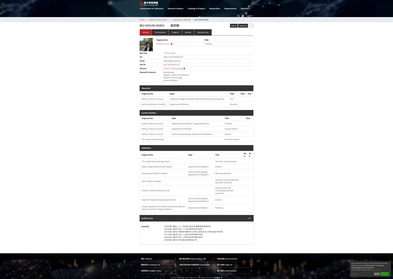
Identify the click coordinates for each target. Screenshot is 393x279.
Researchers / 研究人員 (181, 19)
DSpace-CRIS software (183, 277)
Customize (354, 274)
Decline (376, 274)
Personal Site (169, 53)
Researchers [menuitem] (214, 8)
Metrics (188, 32)
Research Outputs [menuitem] (176, 8)
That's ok (384, 274)
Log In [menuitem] (249, 15)
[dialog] (370, 269)
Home (142, 19)
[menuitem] (245, 8)
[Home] (185, 3)
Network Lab (203, 32)
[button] (249, 218)
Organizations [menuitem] (230, 8)
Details (146, 32)
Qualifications (147, 218)
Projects (175, 32)
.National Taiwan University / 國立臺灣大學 (159, 19)
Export (233, 25)
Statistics (243, 25)
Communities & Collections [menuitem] (152, 8)
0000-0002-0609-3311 (171, 64)
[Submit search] (238, 16)
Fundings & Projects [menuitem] (196, 8)
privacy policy (376, 270)
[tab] (197, 218)
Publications (160, 32)
